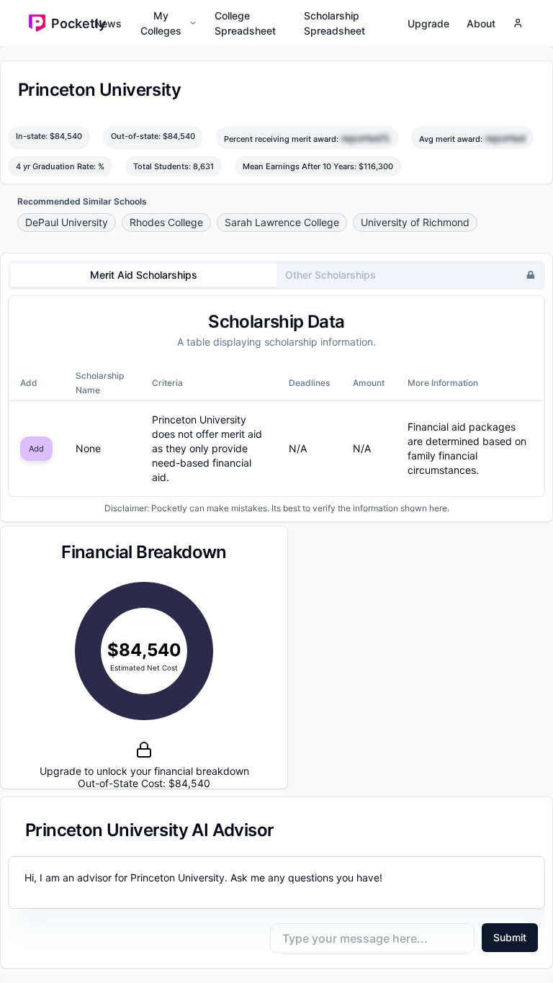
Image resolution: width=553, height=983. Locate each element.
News (108, 23)
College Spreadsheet (245, 23)
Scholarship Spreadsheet (334, 23)
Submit (509, 937)
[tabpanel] (276, 396)
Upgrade (428, 23)
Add (36, 449)
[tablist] (276, 275)
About (481, 23)
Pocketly (72, 23)
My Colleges (160, 23)
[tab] (143, 275)
